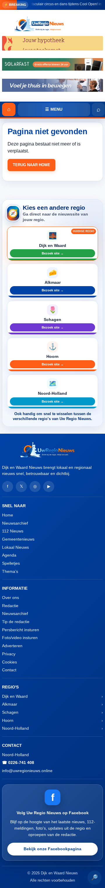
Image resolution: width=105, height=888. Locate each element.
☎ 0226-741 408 (18, 762)
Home (7, 515)
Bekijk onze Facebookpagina (52, 848)
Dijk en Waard (15, 696)
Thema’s (10, 571)
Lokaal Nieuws (15, 547)
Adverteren (12, 645)
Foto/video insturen (20, 637)
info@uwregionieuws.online (27, 770)
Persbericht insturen (20, 629)
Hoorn (7, 720)
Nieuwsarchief (15, 523)
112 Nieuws (12, 531)
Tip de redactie (15, 621)
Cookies (9, 662)
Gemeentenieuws (18, 539)
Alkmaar (9, 704)
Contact (9, 670)
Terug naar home (31, 165)
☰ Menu (53, 109)
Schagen (10, 712)
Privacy (8, 654)
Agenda (9, 555)
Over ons (10, 597)
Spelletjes (11, 563)
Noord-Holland (15, 728)
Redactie (10, 605)
